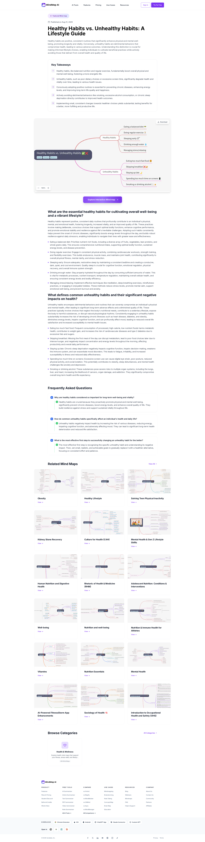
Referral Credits (46, 802)
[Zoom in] (48, 188)
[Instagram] (112, 838)
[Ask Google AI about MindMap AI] (56, 829)
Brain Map (107, 806)
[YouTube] (102, 838)
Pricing (98, 5)
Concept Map (108, 802)
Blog (126, 791)
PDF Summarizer (67, 802)
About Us (149, 791)
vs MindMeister (88, 798)
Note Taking (108, 798)
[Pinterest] (107, 838)
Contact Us (149, 795)
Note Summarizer (68, 809)
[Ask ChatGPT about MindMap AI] (50, 829)
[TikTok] (117, 838)
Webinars (128, 795)
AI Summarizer (67, 791)
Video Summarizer (68, 806)
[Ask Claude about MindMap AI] (66, 829)
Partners (149, 802)
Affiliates (149, 806)
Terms (162, 838)
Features (86, 5)
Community (150, 798)
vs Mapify (86, 795)
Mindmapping (108, 791)
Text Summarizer (67, 798)
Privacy (155, 838)
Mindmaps (128, 798)
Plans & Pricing (46, 795)
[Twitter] (92, 838)
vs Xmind (86, 791)
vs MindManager (88, 809)
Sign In (145, 5)
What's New (45, 806)
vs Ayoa (85, 806)
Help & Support (130, 806)
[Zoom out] (38, 188)
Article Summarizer (68, 795)
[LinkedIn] (97, 838)
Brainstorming (108, 795)
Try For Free (157, 5)
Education (107, 809)
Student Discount (47, 798)
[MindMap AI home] (48, 782)
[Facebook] (87, 838)
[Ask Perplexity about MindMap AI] (61, 829)
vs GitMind (86, 802)
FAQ (126, 802)
